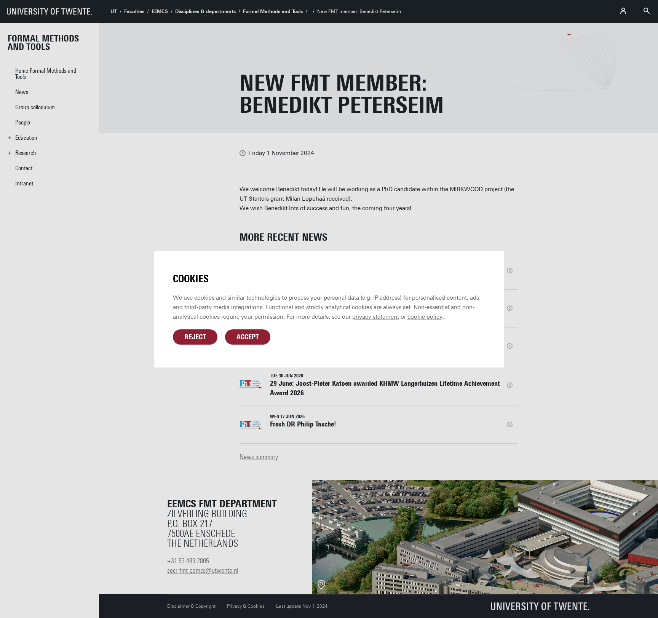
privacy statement (375, 316)
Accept (247, 337)
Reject (195, 337)
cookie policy (424, 316)
